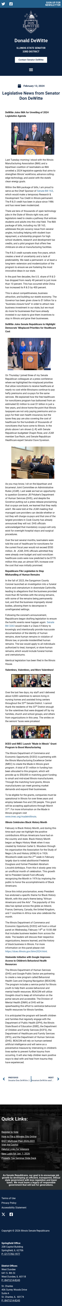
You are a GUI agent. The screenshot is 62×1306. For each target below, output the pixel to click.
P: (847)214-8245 (11, 1280)
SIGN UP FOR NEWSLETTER (52, 3)
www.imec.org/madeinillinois (20, 816)
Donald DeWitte (31, 40)
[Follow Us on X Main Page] (4, 4)
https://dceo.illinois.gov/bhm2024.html (26, 951)
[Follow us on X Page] (4, 1214)
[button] (31, 70)
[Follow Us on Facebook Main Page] (11, 4)
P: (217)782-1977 (11, 1254)
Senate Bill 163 (45, 190)
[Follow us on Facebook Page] (12, 1214)
